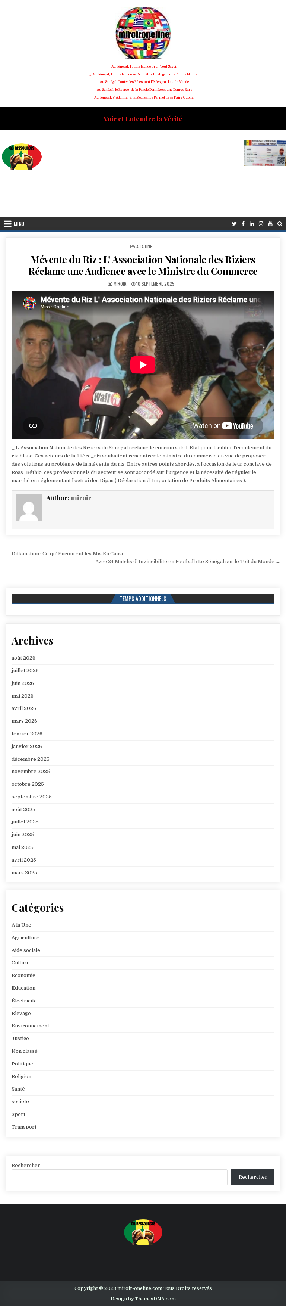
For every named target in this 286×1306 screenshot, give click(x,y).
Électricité (24, 1000)
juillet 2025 (25, 822)
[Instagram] (261, 224)
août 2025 (23, 809)
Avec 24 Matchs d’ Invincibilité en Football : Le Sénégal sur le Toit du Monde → (187, 561)
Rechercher (26, 1165)
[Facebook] (243, 224)
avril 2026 (24, 708)
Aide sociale (26, 950)
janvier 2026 (27, 746)
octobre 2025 (28, 784)
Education (23, 988)
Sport (18, 1114)
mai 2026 (23, 696)
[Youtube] (270, 224)
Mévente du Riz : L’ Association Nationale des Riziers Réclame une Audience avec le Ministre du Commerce (143, 265)
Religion (21, 1076)
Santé (18, 1089)
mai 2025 (23, 847)
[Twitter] (234, 224)
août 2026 (23, 658)
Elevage (21, 1013)
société (20, 1101)
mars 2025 (24, 872)
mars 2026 (24, 721)
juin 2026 (23, 683)
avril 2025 (24, 860)
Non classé (25, 1051)
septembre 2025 (32, 797)
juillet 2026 (25, 670)
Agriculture (25, 937)
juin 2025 (23, 834)
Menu (19, 223)
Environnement (30, 1026)
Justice (20, 1038)
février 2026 (27, 733)
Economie (23, 975)
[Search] (279, 224)
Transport (24, 1127)
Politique (22, 1064)
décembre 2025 (31, 759)
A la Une (144, 246)
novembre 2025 (31, 771)
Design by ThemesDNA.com (143, 1299)
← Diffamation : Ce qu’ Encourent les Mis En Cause (65, 553)
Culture (21, 962)
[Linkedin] (252, 224)
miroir (120, 283)
